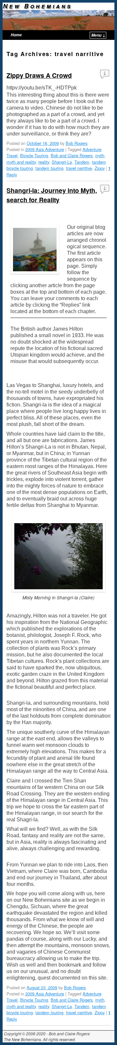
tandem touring (49, 168)
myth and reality (21, 162)
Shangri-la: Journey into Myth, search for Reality (51, 195)
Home (16, 35)
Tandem (81, 162)
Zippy (100, 168)
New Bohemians (37, 5)
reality (43, 162)
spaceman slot (28, 367)
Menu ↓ (98, 35)
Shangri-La (62, 162)
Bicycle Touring (34, 155)
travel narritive (79, 168)
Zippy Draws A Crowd (39, 75)
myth (99, 155)
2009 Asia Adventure (44, 149)
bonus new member (30, 855)
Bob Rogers (76, 143)
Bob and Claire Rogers (72, 155)
